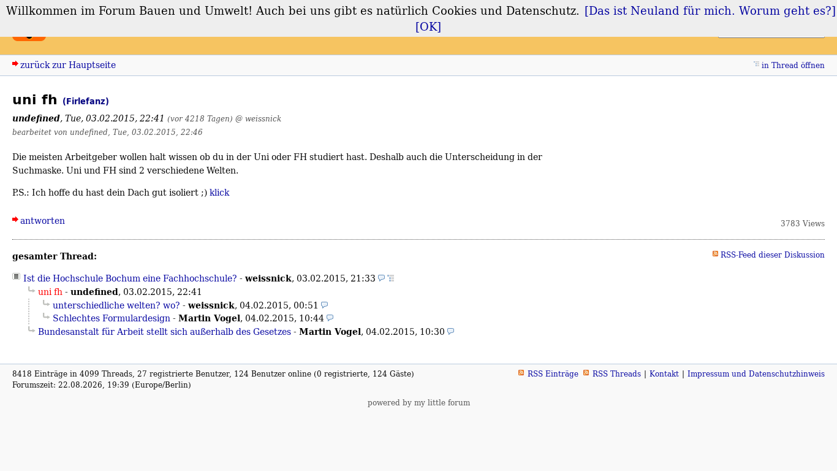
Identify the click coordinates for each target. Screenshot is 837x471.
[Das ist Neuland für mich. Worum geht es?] (710, 10)
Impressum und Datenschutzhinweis (756, 374)
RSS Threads (617, 374)
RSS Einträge (553, 374)
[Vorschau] (381, 278)
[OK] (428, 26)
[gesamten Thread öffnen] (390, 278)
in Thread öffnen (793, 65)
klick (219, 192)
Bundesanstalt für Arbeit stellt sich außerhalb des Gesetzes (164, 331)
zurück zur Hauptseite (68, 64)
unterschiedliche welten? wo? (116, 305)
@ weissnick (258, 118)
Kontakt (664, 374)
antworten (42, 220)
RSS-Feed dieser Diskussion (773, 255)
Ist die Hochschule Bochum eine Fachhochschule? (130, 278)
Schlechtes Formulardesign (111, 318)
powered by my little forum (419, 402)
